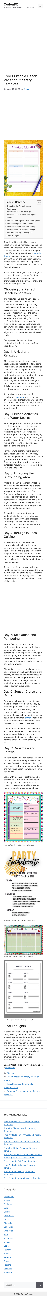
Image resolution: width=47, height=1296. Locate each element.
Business (8, 1204)
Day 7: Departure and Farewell (19, 233)
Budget (7, 1200)
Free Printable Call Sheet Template (20, 1161)
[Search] (39, 1285)
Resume (7, 1265)
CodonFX (11, 4)
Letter (6, 1246)
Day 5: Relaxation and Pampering (21, 227)
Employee (8, 1230)
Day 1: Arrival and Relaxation (19, 212)
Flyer (6, 1234)
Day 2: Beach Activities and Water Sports (21, 216)
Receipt (7, 1257)
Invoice (7, 1242)
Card (6, 1208)
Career (7, 1211)
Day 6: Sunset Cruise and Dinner (21, 230)
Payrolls (7, 1249)
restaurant (19, 397)
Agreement (9, 1196)
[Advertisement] (23, 41)
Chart (6, 1219)
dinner (28, 717)
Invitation (8, 1238)
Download (10, 1067)
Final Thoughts (13, 236)
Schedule (8, 1268)
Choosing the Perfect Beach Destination (19, 207)
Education (8, 1227)
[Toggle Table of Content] (38, 202)
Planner (10, 1073)
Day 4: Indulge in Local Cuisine (20, 224)
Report (7, 1261)
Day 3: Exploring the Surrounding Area (23, 221)
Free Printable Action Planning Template (23, 1178)
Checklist (8, 1223)
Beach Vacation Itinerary (18, 1076)
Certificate (9, 1215)
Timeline (8, 1272)
